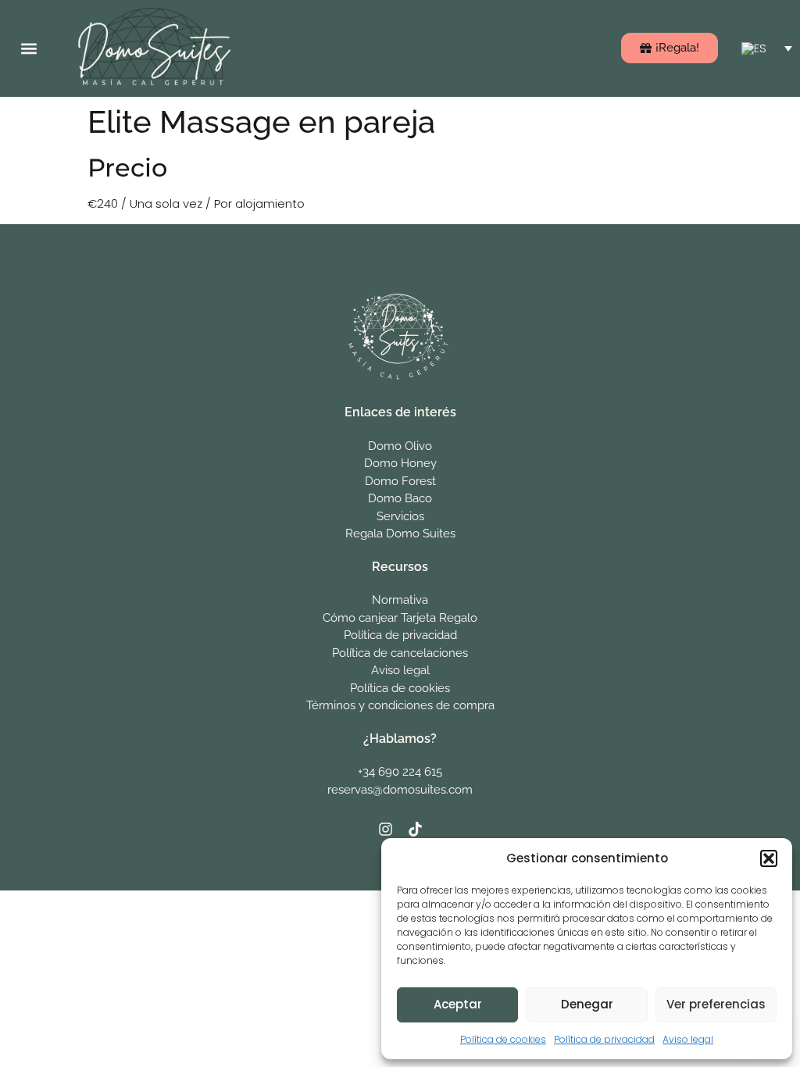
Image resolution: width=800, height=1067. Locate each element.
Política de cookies (503, 1039)
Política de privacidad (604, 1039)
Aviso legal (687, 1039)
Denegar (587, 1004)
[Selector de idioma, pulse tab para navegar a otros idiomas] (767, 48)
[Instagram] (385, 829)
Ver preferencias (716, 1004)
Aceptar (458, 1004)
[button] (769, 858)
